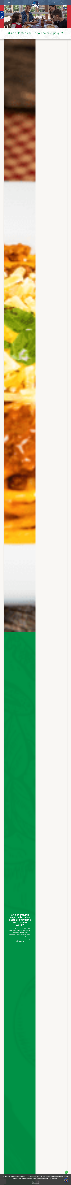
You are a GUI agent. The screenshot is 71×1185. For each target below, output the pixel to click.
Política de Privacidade (57, 1176)
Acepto (35, 1182)
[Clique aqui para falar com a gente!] (66, 1172)
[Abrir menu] (9, 2)
